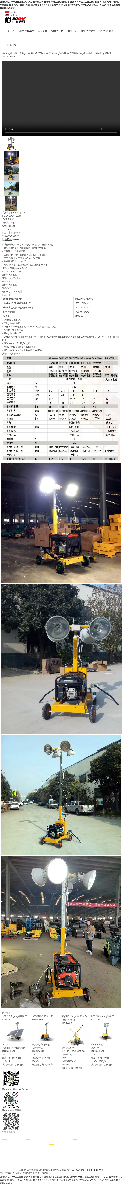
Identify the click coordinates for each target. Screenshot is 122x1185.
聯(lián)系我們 (106, 30)
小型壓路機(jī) (8, 1143)
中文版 (12, 11)
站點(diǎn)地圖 (96, 1169)
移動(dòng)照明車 (57, 53)
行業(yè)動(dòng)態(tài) (37, 1148)
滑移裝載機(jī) (8, 1166)
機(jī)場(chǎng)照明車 (12, 1152)
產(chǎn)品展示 (26, 30)
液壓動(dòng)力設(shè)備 (13, 1159)
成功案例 (42, 30)
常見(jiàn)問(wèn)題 (35, 1152)
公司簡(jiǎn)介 (55, 1148)
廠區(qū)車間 (57, 30)
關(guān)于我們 (88, 30)
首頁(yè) (11, 30)
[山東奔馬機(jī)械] (61, 20)
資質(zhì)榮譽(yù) (57, 1157)
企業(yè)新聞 (31, 1143)
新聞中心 (72, 30)
